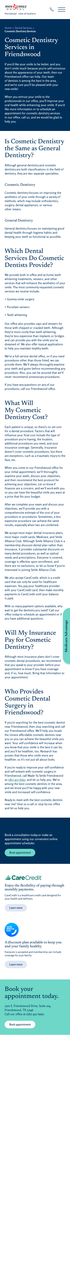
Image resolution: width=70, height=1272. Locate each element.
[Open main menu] (61, 9)
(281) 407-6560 (16, 780)
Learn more (15, 907)
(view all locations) (27, 13)
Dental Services (23, 27)
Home (8, 27)
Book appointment (20, 852)
